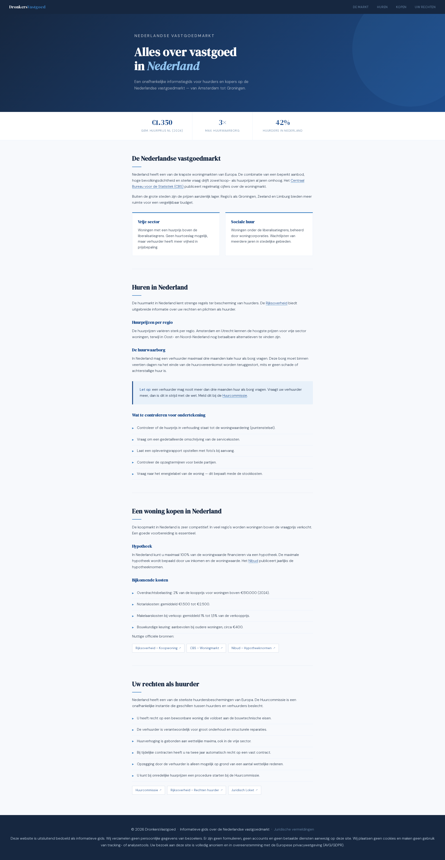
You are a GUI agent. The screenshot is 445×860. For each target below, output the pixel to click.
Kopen (401, 7)
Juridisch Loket (243, 790)
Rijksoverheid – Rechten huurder (195, 790)
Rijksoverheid (276, 303)
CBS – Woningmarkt (204, 648)
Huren (382, 7)
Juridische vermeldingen (294, 829)
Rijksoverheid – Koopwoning (157, 648)
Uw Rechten (425, 7)
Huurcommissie (234, 395)
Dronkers (27, 7)
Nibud (253, 561)
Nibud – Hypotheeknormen (252, 648)
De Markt (361, 7)
